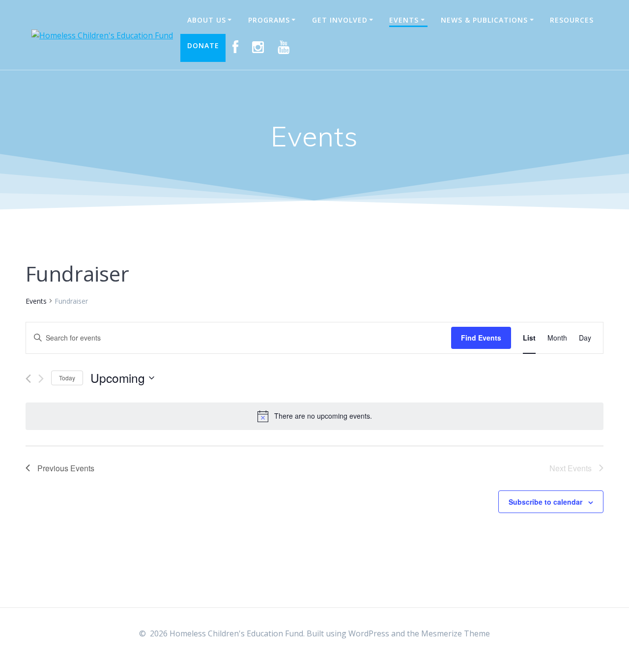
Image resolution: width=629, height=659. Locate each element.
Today (67, 377)
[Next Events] (41, 378)
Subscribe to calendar (545, 502)
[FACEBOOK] (235, 47)
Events (404, 20)
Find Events (481, 338)
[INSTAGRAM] (258, 47)
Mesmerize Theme (455, 633)
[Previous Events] (28, 378)
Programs (269, 20)
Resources (572, 20)
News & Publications (484, 20)
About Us (206, 20)
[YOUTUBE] (284, 47)
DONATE (203, 45)
